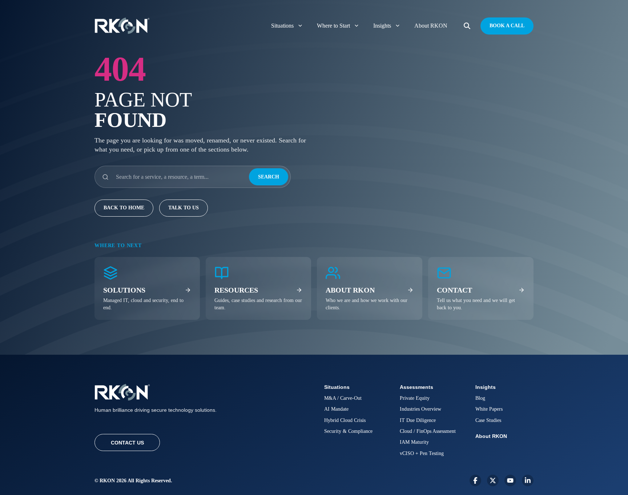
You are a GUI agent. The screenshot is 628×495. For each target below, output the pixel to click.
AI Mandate (336, 409)
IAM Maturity (414, 442)
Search (268, 177)
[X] (493, 480)
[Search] (467, 26)
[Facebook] (475, 480)
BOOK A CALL (507, 25)
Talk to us (183, 207)
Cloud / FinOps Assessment (428, 431)
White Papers (489, 409)
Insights (382, 26)
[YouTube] (510, 480)
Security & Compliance (348, 431)
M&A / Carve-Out (343, 398)
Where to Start (333, 26)
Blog (480, 398)
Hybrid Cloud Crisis (345, 420)
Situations (282, 26)
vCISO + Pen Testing (422, 453)
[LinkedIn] (528, 480)
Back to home (124, 207)
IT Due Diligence (418, 420)
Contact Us (127, 443)
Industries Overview (420, 409)
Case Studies (488, 420)
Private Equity (415, 398)
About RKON (430, 26)
